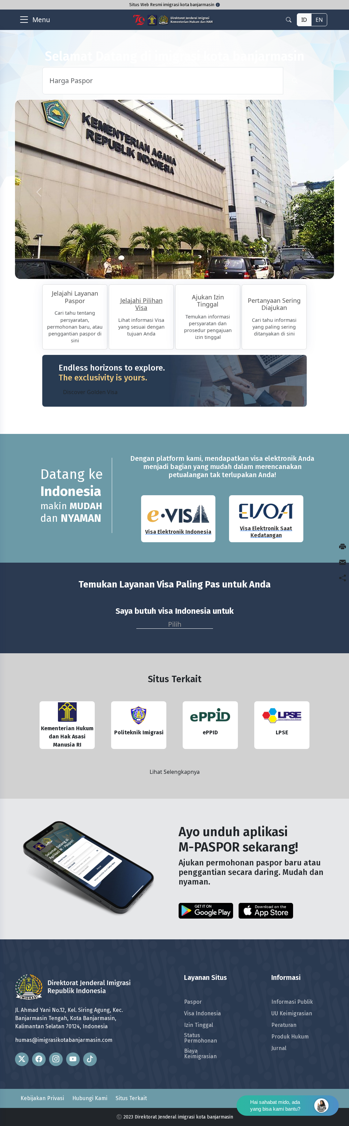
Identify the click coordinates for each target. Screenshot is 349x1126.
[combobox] (174, 622)
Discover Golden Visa (90, 392)
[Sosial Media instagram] (56, 1059)
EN (319, 20)
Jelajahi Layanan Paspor (75, 297)
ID (304, 20)
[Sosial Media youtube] (73, 1059)
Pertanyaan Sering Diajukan (274, 304)
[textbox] (174, 623)
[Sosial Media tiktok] (90, 1059)
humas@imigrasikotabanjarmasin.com (63, 1040)
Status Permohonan (200, 1038)
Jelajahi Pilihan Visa (141, 304)
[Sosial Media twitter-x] (22, 1059)
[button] (39, 192)
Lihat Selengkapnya (175, 772)
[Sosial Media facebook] (39, 1059)
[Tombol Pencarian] (295, 80)
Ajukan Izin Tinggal (208, 301)
